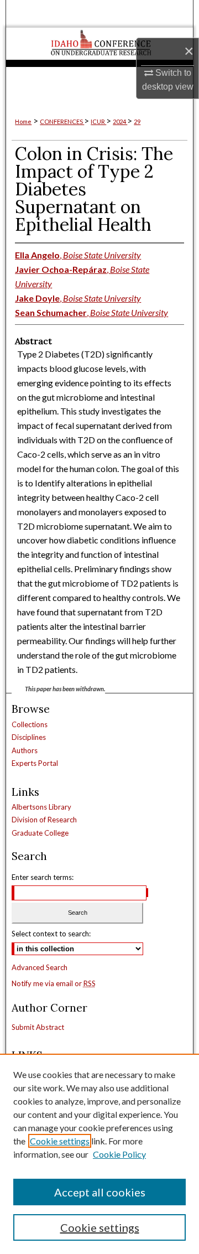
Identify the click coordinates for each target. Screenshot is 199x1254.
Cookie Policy (119, 1154)
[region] (99, 1154)
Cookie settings (60, 1141)
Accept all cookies (99, 1192)
